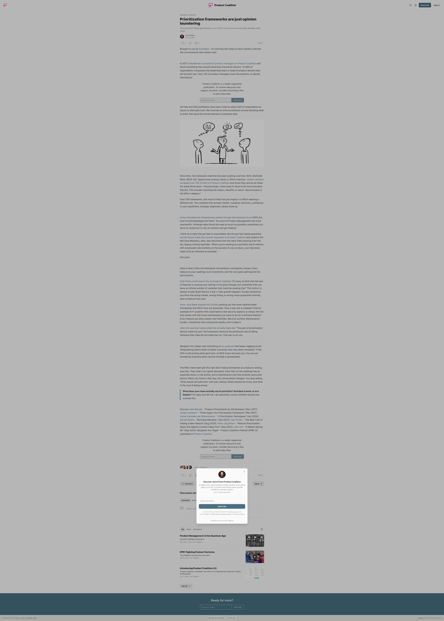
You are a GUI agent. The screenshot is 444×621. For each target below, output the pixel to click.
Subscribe (222, 506)
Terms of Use (233, 512)
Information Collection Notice (221, 514)
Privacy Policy (239, 514)
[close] (244, 472)
